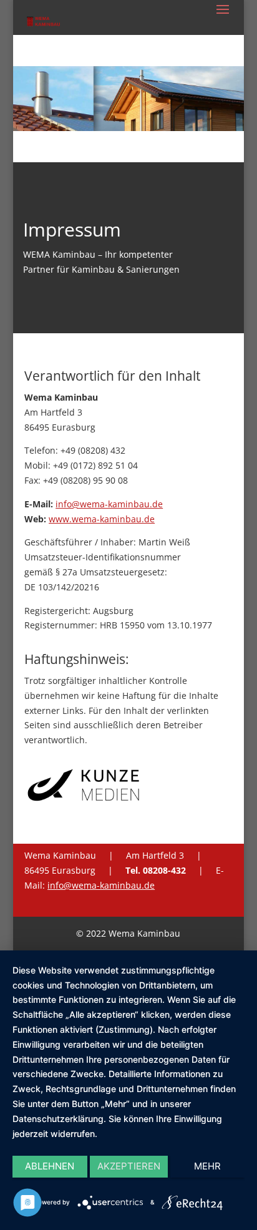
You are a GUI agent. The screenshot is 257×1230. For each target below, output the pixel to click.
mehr (207, 1166)
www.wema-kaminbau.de (102, 519)
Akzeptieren (128, 1166)
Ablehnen (49, 1166)
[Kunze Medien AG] (83, 802)
